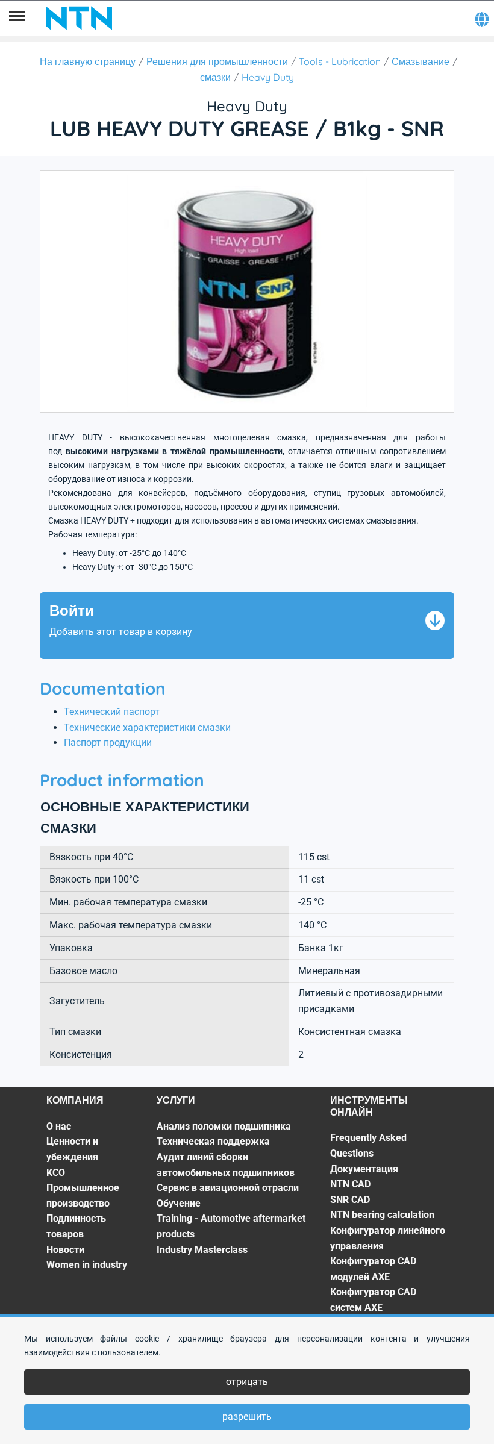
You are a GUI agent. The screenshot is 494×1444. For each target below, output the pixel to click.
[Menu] (17, 18)
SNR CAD (350, 1199)
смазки (215, 77)
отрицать (247, 1381)
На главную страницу (88, 61)
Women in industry (86, 1265)
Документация (364, 1169)
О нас (58, 1126)
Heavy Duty (268, 77)
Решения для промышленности (217, 61)
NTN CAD (350, 1184)
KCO (55, 1172)
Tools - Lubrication (340, 61)
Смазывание (420, 61)
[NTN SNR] (79, 18)
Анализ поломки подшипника (224, 1126)
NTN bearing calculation (382, 1215)
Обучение (179, 1203)
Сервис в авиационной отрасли (228, 1187)
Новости (65, 1249)
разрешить (247, 1416)
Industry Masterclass (202, 1249)
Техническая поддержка (213, 1141)
